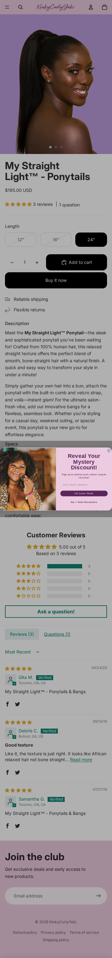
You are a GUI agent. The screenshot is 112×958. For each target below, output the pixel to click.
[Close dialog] (108, 450)
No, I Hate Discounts (84, 502)
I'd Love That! (84, 493)
